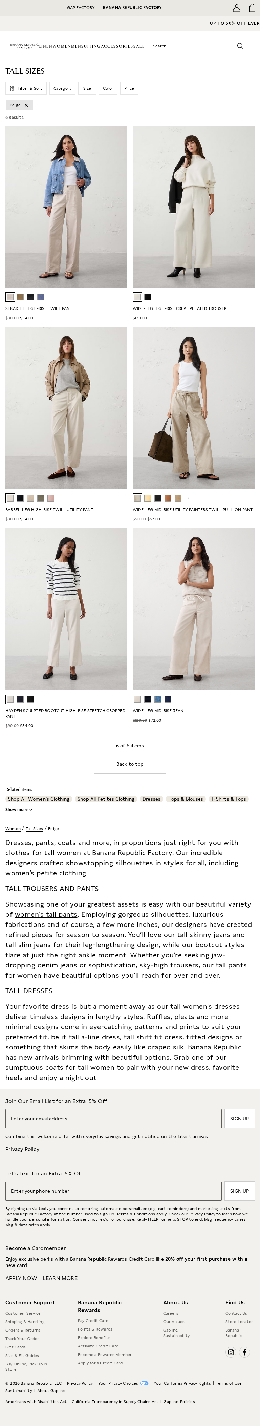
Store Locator (239, 1321)
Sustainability (18, 1390)
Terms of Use (229, 1383)
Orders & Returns (22, 1330)
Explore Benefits (94, 1337)
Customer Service (23, 1313)
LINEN (45, 46)
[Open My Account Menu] (236, 8)
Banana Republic (233, 1333)
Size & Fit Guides (22, 1355)
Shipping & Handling (25, 1321)
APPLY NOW (21, 1278)
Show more (16, 809)
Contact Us (236, 1313)
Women (13, 828)
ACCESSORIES (117, 46)
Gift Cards (15, 1347)
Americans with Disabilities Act (36, 1401)
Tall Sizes (34, 828)
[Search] (240, 46)
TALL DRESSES (28, 991)
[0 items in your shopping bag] (252, 8)
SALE (139, 46)
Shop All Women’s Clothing (38, 799)
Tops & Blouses (186, 799)
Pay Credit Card (93, 1320)
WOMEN (61, 46)
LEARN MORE (60, 1278)
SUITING (91, 46)
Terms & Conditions (135, 1214)
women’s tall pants (46, 914)
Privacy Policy (22, 1149)
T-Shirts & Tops (228, 799)
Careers (170, 1313)
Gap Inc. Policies (179, 1401)
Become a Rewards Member (105, 1354)
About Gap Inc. (51, 1390)
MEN (76, 46)
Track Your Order (22, 1338)
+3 (187, 498)
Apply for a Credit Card (100, 1363)
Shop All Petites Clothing (106, 799)
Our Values (174, 1321)
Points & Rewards (95, 1329)
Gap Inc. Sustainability (176, 1333)
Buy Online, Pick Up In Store (26, 1367)
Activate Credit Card (98, 1346)
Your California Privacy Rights (182, 1383)
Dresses (151, 799)
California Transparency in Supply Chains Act (115, 1401)
